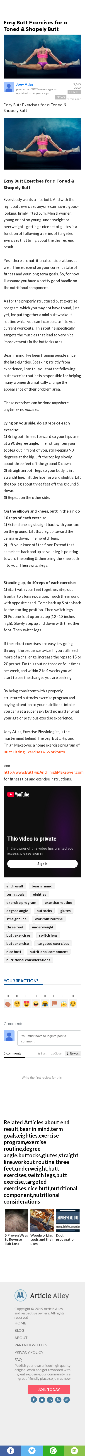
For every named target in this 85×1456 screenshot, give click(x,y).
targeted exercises (53, 943)
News (61, 97)
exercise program (21, 902)
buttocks (44, 910)
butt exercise (17, 943)
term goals (15, 894)
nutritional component (49, 951)
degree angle (17, 910)
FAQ (18, 1359)
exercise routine (58, 902)
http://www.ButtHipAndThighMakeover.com (43, 772)
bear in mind (42, 886)
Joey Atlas (25, 84)
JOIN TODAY (49, 1389)
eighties (39, 894)
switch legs (48, 935)
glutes (65, 910)
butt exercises (18, 935)
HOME (20, 1323)
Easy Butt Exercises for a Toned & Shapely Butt (35, 25)
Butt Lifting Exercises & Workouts (34, 752)
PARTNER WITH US (31, 1345)
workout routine (49, 919)
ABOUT (21, 1337)
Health (74, 92)
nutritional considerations (28, 960)
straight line (16, 919)
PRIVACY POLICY (29, 1352)
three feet (15, 927)
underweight (42, 927)
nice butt (13, 951)
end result (14, 886)
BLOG (19, 1330)
